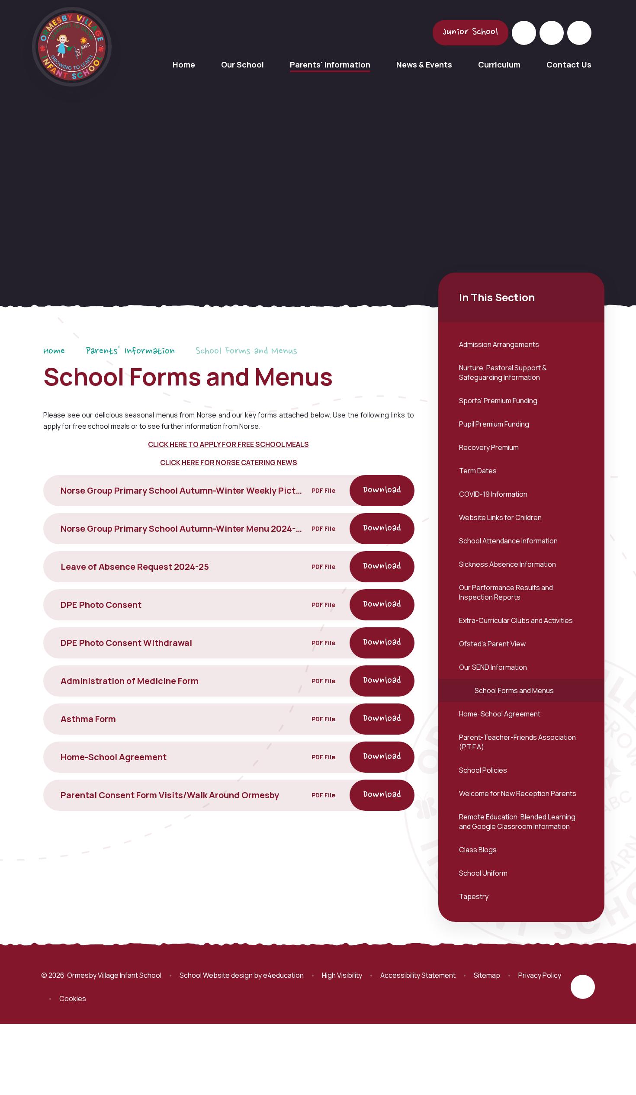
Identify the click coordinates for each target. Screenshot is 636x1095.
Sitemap (487, 975)
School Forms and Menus (246, 352)
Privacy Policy (539, 975)
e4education (283, 975)
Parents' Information (130, 352)
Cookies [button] (72, 998)
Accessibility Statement (418, 975)
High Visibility (342, 975)
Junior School (470, 32)
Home (54, 352)
